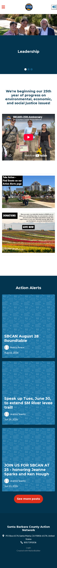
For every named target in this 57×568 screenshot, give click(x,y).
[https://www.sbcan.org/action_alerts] (28, 191)
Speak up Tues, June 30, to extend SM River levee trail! (28, 403)
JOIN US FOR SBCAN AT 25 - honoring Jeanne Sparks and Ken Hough (27, 469)
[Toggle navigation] (3, 7)
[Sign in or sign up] (54, 7)
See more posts (28, 498)
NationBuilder (34, 550)
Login (28, 547)
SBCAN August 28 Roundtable (21, 338)
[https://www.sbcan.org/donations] (28, 232)
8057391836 (30, 542)
